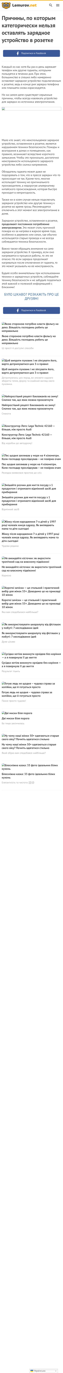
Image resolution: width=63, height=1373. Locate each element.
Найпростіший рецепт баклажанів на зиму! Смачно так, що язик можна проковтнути (28, 406)
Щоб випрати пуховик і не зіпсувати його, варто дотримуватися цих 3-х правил (28, 370)
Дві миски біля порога (15, 718)
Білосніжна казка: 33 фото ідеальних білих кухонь (28, 775)
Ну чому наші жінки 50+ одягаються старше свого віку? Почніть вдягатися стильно (29, 746)
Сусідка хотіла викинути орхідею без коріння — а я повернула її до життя (31, 664)
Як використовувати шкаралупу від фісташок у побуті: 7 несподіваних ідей (31, 634)
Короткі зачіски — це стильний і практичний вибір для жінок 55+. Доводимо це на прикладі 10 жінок (31, 603)
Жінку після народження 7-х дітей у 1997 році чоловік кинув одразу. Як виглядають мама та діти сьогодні (30, 537)
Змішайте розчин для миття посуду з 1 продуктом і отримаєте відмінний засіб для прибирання (29, 500)
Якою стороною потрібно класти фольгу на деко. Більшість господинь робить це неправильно (29, 339)
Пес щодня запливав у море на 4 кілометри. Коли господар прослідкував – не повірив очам (31, 465)
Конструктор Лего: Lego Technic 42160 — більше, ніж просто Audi (27, 436)
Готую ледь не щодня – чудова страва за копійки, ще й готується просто (27, 693)
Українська (39, 1370)
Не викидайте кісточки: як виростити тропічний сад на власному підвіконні (31, 568)
